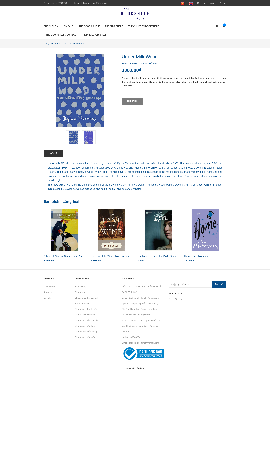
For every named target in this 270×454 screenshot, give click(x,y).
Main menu (49, 286)
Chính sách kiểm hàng (86, 331)
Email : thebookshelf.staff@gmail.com (140, 298)
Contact (222, 3)
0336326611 (63, 3)
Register (201, 3)
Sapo (142, 368)
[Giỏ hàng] (223, 26)
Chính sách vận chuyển (86, 320)
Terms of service (83, 303)
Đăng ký (219, 284)
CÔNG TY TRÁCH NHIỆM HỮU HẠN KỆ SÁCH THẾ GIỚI (141, 289)
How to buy (80, 286)
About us (48, 292)
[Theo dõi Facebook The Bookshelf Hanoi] (170, 299)
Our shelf (48, 298)
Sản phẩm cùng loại (61, 201)
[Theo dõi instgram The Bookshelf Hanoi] (182, 299)
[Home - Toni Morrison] (205, 230)
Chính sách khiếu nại (85, 314)
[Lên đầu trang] (261, 439)
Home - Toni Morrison (196, 256)
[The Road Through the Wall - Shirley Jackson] (158, 230)
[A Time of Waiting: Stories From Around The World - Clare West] (65, 230)
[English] (191, 3)
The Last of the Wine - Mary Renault (110, 256)
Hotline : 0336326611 (132, 337)
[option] (72, 137)
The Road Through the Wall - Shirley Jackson (162, 256)
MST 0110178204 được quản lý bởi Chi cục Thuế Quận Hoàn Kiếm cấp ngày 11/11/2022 (141, 326)
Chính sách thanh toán (86, 309)
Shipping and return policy (88, 298)
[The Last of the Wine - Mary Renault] (111, 230)
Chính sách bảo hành (85, 326)
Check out (80, 292)
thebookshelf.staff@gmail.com (94, 3)
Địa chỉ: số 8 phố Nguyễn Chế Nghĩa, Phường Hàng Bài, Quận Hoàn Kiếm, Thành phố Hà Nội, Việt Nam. (140, 309)
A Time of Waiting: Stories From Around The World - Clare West (78, 256)
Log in (212, 3)
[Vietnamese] (183, 3)
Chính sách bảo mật (85, 337)
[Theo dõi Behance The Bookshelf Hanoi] (176, 299)
